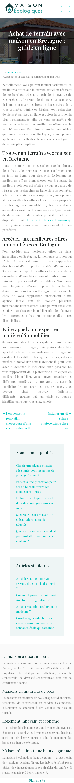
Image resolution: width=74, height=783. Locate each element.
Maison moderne (14, 71)
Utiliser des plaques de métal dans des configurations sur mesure (35, 503)
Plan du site (37, 780)
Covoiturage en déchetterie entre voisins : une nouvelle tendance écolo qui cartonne (35, 623)
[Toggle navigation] (65, 9)
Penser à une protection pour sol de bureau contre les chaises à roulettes (36, 487)
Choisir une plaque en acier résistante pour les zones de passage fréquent (35, 470)
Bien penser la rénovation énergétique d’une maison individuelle (18, 420)
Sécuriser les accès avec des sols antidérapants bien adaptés (34, 519)
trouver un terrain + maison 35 (49, 220)
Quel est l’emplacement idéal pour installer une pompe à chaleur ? (36, 536)
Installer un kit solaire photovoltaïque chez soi (54, 420)
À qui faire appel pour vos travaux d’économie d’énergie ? (36, 584)
